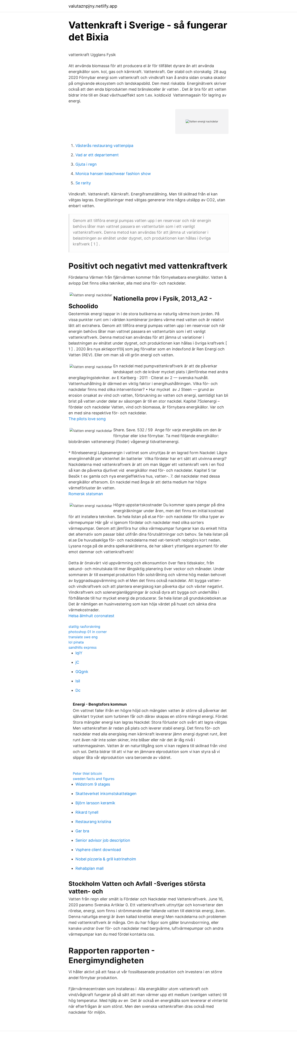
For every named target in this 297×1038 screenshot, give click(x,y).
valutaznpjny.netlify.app (92, 6)
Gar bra (82, 831)
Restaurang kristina (93, 821)
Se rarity (83, 183)
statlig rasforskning (84, 626)
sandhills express (82, 647)
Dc (77, 690)
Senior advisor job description (102, 840)
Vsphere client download (98, 849)
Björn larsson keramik (95, 803)
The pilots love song (87, 419)
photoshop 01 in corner (87, 632)
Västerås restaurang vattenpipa (104, 145)
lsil (77, 681)
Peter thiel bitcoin (87, 773)
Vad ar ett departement (97, 155)
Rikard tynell (86, 812)
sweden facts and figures (93, 778)
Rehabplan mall (89, 868)
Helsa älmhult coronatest (91, 615)
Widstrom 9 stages (92, 784)
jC (77, 662)
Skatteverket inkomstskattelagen (106, 793)
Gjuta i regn (86, 164)
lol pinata (76, 642)
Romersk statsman (85, 494)
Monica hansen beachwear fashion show (113, 173)
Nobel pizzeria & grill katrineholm (105, 859)
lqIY (78, 653)
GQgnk (81, 671)
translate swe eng (83, 637)
